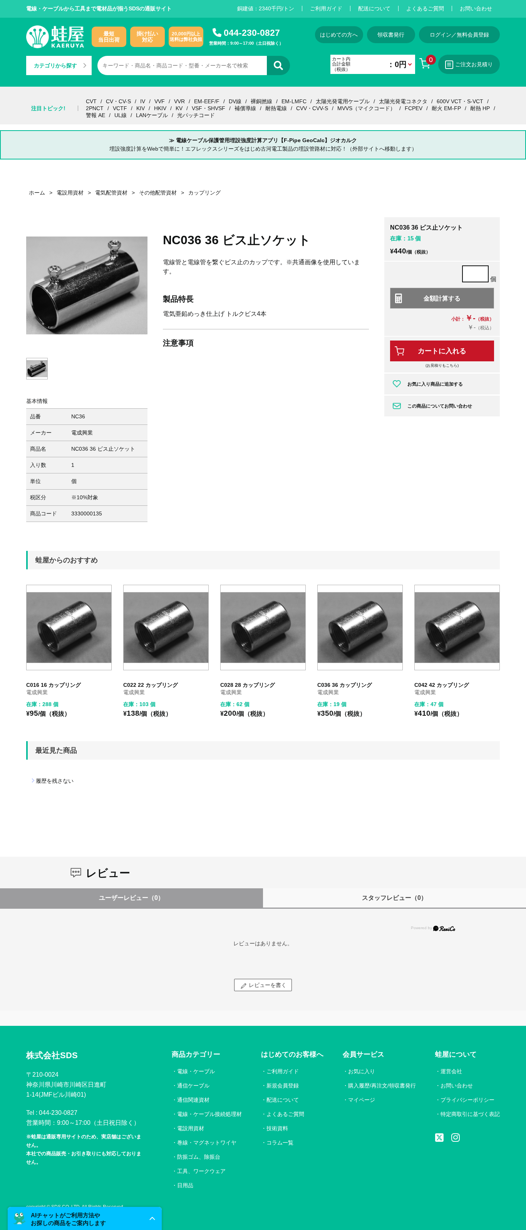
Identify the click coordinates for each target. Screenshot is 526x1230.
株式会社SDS (52, 1055)
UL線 (120, 115)
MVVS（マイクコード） (366, 108)
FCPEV (413, 108)
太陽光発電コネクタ (403, 101)
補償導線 (245, 108)
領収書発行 (390, 35)
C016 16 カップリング (53, 685)
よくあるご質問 (425, 8)
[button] (85, 1218)
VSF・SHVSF (208, 108)
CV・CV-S (118, 101)
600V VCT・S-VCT (460, 101)
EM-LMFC (294, 101)
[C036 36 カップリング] (360, 627)
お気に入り (361, 1071)
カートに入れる (442, 351)
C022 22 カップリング (150, 685)
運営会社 (451, 1071)
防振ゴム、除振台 (198, 1157)
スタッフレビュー (394, 897)
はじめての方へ (339, 35)
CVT (91, 101)
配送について (374, 8)
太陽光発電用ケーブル (343, 101)
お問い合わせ (476, 8)
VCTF (120, 108)
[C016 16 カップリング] (69, 627)
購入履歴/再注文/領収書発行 (382, 1085)
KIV (140, 108)
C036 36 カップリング (344, 685)
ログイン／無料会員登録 (459, 35)
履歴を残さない (55, 781)
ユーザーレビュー (131, 897)
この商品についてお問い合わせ (439, 406)
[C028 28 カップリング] (263, 627)
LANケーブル (152, 115)
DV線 (235, 101)
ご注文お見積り (474, 64)
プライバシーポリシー (467, 1100)
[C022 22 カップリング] (166, 627)
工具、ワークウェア (201, 1171)
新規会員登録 (282, 1085)
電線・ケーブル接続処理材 (209, 1114)
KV (179, 108)
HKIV (160, 108)
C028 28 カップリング (247, 685)
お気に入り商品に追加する (435, 384)
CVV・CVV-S (312, 108)
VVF (159, 101)
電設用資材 (190, 1128)
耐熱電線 (276, 108)
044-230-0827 (252, 33)
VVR (179, 101)
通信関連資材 (193, 1100)
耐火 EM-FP (446, 108)
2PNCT (95, 108)
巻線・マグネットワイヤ (206, 1142)
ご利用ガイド (326, 8)
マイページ (361, 1100)
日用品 (185, 1185)
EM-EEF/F (206, 101)
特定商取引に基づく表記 (470, 1114)
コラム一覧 (279, 1142)
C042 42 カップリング (441, 685)
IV (142, 101)
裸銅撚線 (261, 101)
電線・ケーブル (196, 1071)
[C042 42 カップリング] (457, 627)
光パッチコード (196, 115)
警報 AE (95, 115)
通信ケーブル (193, 1085)
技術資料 (277, 1128)
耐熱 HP (480, 108)
